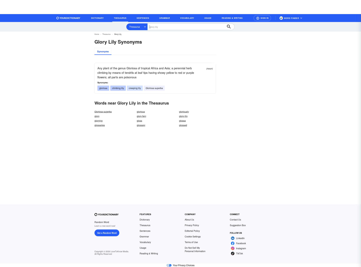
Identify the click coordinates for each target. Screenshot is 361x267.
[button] (262, 18)
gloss (139, 120)
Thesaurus (134, 26)
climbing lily (118, 88)
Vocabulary (145, 242)
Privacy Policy (192, 225)
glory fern (141, 116)
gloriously (184, 111)
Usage (143, 247)
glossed (183, 125)
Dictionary (145, 219)
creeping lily (135, 88)
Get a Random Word (107, 232)
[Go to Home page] (68, 18)
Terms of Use (191, 242)
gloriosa (103, 88)
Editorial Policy (192, 230)
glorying (98, 120)
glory (96, 116)
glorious (141, 111)
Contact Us (235, 219)
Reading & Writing (149, 253)
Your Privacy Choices (183, 265)
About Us (189, 219)
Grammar (144, 236)
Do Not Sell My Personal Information (195, 249)
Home (96, 34)
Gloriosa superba (154, 88)
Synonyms (103, 51)
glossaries (99, 125)
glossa (182, 120)
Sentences (145, 230)
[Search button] (230, 27)
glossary (141, 125)
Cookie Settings (193, 236)
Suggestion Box (238, 225)
